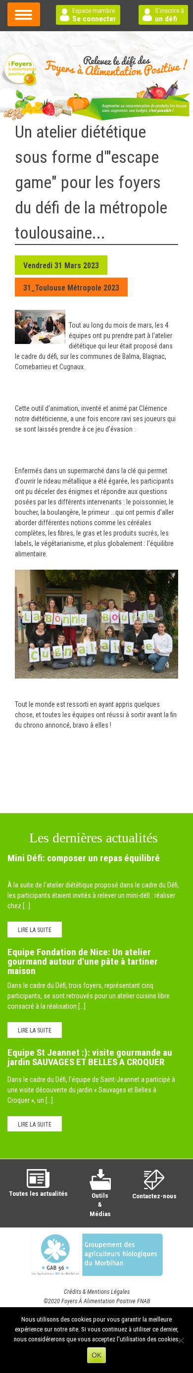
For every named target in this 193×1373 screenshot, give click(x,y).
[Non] (181, 1340)
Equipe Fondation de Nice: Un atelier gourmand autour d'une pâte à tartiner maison (82, 961)
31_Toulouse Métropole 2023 (71, 288)
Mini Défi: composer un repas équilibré (83, 858)
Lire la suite (34, 930)
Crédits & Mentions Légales (97, 1291)
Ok (96, 1355)
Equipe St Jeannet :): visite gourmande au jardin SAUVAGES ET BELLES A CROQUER (89, 1057)
